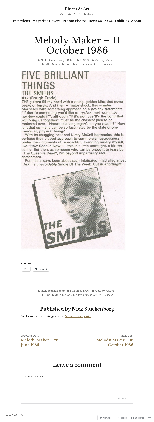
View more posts (78, 316)
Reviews (95, 21)
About (136, 21)
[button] (73, 161)
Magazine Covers (46, 21)
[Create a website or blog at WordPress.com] (22, 415)
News (108, 21)
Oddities (122, 21)
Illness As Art (77, 9)
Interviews (21, 21)
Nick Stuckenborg (53, 60)
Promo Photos (74, 21)
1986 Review (52, 64)
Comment (123, 398)
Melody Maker (104, 60)
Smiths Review (103, 64)
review (87, 64)
